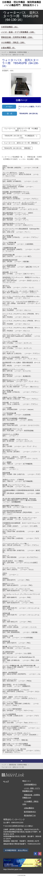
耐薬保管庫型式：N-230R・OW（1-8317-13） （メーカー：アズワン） (21, 474)
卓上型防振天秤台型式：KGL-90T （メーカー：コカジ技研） (17, 652)
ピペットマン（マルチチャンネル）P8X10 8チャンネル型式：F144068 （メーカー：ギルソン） (21, 297)
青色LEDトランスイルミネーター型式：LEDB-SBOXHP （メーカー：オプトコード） (21, 208)
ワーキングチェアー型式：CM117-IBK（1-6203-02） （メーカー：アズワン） (21, 538)
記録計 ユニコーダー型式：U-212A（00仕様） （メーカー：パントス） (20, 626)
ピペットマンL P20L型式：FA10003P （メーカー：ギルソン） (17, 309)
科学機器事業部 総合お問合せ (16, 850)
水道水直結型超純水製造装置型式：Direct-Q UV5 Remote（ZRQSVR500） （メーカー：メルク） (21, 512)
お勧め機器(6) (29, 808)
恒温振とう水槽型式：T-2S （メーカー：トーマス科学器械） (18, 636)
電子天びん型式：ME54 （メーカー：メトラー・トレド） (19, 286)
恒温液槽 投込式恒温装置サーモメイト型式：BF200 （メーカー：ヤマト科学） (17, 192)
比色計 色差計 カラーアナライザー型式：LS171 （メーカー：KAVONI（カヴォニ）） (20, 697)
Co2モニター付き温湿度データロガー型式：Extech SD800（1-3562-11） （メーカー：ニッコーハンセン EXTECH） (21, 728)
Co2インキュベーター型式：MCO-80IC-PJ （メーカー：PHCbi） (17, 680)
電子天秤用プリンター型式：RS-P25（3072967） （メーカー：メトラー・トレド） (21, 451)
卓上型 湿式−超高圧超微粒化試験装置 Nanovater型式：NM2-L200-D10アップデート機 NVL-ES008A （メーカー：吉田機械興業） (20, 500)
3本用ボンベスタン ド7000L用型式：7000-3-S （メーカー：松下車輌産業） (18, 480)
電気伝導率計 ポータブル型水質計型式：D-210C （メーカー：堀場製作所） (17, 685)
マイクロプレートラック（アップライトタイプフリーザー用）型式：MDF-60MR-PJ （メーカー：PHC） (21, 595)
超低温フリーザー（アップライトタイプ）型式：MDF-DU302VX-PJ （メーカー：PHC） (19, 590)
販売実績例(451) (30, 812)
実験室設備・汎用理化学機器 (18, 52)
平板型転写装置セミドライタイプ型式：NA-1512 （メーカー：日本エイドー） (18, 224)
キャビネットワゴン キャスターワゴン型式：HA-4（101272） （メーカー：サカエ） (19, 568)
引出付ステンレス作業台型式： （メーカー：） (11, 435)
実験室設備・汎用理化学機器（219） (17, 37)
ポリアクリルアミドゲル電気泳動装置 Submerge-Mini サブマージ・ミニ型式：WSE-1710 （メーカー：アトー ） (22, 230)
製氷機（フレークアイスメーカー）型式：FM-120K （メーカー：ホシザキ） (17, 485)
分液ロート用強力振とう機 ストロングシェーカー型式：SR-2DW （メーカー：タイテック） (20, 518)
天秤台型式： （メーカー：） (11, 574)
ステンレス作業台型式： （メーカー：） (11, 468)
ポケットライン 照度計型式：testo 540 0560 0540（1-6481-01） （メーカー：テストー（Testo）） (21, 703)
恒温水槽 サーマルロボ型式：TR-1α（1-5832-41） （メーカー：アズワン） (21, 403)
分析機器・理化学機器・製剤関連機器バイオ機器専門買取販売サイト (21, 3)
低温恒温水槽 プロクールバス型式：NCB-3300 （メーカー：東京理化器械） (19, 429)
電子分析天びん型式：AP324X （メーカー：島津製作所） (17, 375)
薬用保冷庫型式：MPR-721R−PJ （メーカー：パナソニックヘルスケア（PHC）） (21, 608)
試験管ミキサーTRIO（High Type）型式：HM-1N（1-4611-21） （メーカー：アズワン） (21, 398)
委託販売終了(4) (30, 815)
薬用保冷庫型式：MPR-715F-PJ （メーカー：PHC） (17, 642)
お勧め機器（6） (8, 48)
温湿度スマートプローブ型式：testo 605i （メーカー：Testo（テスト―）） (20, 722)
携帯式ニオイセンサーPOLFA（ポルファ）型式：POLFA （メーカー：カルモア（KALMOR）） (21, 734)
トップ (4, 52)
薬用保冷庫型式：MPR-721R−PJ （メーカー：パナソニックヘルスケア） (21, 615)
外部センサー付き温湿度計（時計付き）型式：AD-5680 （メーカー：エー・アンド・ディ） (20, 358)
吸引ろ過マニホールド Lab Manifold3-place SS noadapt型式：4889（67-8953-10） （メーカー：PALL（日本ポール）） (21, 659)
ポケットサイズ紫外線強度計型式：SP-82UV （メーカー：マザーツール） (18, 709)
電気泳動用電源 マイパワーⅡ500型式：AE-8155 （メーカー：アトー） (16, 219)
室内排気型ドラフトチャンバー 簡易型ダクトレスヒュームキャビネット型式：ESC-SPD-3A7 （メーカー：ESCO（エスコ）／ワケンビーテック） (21, 280)
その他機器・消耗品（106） (13, 42)
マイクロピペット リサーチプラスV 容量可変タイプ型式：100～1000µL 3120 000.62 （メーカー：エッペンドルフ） (21, 303)
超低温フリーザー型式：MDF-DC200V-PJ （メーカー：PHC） (18, 584)
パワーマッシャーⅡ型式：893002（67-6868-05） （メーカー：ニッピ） (21, 180)
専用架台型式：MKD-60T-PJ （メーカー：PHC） (17, 579)
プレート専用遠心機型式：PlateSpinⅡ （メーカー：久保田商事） (18, 243)
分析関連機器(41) (30, 784)
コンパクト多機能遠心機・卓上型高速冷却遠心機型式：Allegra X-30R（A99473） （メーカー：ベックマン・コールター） (21, 667)
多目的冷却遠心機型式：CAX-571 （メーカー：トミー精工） (17, 255)
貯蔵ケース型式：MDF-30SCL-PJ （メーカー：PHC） (17, 621)
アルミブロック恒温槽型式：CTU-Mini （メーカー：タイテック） (18, 342)
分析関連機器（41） (10, 27)
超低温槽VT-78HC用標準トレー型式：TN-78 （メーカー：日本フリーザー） (18, 506)
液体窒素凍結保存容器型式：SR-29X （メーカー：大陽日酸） (16, 260)
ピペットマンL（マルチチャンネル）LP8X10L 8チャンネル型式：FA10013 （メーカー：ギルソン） (21, 329)
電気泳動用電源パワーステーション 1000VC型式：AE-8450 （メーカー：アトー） (18, 213)
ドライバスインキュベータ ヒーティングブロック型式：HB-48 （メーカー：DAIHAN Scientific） (20, 203)
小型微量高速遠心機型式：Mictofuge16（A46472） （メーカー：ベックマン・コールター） (21, 249)
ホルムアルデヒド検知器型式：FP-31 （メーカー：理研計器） (16, 739)
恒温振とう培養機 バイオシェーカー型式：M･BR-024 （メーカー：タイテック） (18, 440)
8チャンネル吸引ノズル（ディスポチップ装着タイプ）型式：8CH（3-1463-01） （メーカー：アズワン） (21, 292)
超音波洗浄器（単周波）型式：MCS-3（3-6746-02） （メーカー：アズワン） (21, 198)
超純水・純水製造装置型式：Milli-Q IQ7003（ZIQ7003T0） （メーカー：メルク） (21, 674)
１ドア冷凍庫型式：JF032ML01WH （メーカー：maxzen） (18, 408)
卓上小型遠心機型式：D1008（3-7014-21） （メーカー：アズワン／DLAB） (21, 237)
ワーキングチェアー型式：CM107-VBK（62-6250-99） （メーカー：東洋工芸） (21, 531)
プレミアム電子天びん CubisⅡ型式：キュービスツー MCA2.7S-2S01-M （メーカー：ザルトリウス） (20, 174)
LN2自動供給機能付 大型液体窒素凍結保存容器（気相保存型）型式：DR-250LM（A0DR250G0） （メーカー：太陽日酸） (21, 493)
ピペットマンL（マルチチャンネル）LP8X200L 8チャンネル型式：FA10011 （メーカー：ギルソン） (21, 315)
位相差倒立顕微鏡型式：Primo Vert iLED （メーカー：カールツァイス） (21, 424)
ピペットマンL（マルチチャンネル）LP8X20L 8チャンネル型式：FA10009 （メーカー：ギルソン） (21, 322)
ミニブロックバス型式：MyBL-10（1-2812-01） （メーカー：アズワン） (21, 352)
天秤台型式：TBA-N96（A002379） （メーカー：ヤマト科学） (20, 167)
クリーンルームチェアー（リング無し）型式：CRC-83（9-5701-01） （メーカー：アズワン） (21, 544)
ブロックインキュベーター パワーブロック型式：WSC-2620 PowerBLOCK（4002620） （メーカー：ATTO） (21, 336)
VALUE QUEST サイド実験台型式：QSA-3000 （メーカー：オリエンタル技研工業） (20, 562)
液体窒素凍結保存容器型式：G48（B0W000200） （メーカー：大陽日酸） (21, 631)
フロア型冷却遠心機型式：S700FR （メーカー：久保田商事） (17, 414)
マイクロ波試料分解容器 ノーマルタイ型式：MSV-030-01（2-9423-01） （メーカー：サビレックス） (21, 691)
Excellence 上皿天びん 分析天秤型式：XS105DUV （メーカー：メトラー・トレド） (20, 457)
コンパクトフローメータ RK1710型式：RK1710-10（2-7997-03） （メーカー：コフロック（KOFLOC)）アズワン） (21, 750)
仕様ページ (21, 100)
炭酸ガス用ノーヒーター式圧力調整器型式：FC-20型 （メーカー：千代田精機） (17, 744)
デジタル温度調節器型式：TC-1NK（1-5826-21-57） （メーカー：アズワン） (21, 715)
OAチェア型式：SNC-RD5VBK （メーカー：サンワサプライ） (21, 556)
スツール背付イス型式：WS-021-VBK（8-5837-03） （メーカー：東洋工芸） (21, 550)
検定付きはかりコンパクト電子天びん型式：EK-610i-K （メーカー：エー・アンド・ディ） (21, 380)
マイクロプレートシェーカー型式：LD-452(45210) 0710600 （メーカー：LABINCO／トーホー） (18, 186)
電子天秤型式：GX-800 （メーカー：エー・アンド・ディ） (20, 445)
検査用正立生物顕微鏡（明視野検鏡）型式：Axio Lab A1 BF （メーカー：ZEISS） (18, 419)
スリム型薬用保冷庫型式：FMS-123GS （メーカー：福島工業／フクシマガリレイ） (21, 266)
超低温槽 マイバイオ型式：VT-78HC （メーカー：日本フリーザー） (19, 273)
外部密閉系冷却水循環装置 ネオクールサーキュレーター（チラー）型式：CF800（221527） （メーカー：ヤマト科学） (21, 524)
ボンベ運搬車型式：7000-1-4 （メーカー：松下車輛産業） (18, 463)
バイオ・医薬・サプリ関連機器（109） (18, 32)
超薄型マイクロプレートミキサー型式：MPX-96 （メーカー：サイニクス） (17, 370)
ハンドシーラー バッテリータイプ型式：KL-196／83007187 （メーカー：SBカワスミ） (21, 386)
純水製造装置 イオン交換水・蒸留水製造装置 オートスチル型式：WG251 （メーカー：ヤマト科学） (21, 364)
